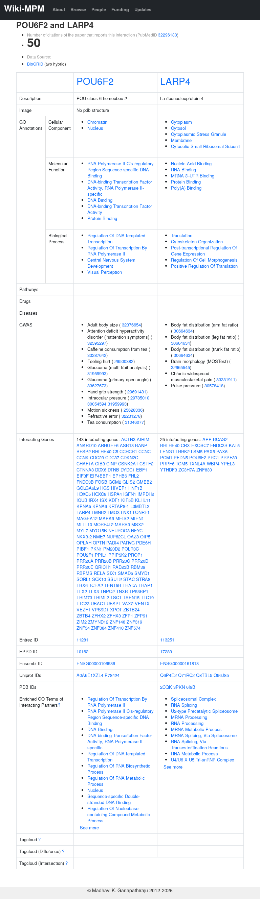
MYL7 (82, 530)
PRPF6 (167, 463)
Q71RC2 (186, 675)
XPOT (116, 609)
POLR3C (130, 548)
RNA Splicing (184, 705)
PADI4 (112, 542)
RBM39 (138, 567)
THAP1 (145, 585)
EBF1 (141, 469)
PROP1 (135, 555)
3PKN (179, 687)
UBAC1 (98, 603)
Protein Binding (102, 218)
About (58, 9)
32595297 (96, 343)
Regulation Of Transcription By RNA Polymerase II (117, 250)
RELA (99, 573)
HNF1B (135, 488)
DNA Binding (99, 200)
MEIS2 (122, 518)
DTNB (113, 469)
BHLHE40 (101, 451)
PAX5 (209, 451)
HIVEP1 (119, 488)
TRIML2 (101, 597)
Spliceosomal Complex (193, 699)
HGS (105, 488)
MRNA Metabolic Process (196, 729)
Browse (78, 9)
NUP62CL (116, 536)
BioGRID (35, 64)
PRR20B (103, 561)
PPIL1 (101, 555)
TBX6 (82, 585)
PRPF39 (228, 457)
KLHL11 (143, 500)
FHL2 (133, 475)
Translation (181, 235)
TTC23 (83, 603)
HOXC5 (84, 494)
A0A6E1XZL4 (90, 675)
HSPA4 (115, 494)
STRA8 (143, 579)
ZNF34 (83, 628)
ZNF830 (204, 469)
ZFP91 (141, 615)
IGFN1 (129, 494)
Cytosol (178, 128)
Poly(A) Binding (186, 188)
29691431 (136, 391)
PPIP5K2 (117, 555)
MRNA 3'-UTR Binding (192, 175)
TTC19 (147, 597)
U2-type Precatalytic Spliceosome (204, 711)
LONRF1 (141, 512)
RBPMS (84, 573)
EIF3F (83, 475)
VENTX (142, 603)
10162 (82, 651)
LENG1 (167, 451)
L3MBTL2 (139, 506)
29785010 (139, 397)
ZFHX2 (99, 615)
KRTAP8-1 (118, 506)
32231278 (131, 416)
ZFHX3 (114, 615)
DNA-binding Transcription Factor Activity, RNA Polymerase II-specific (119, 187)
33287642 (96, 355)
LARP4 (175, 81)
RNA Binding (183, 169)
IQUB (82, 500)
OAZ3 (133, 536)
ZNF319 (134, 621)
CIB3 (100, 463)
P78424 (112, 675)
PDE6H (143, 542)
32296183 (167, 35)
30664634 (183, 330)
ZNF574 (132, 628)
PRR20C (121, 561)
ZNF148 (117, 621)
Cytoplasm (181, 122)
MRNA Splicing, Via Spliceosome (204, 735)
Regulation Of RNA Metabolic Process (116, 781)
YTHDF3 (168, 469)
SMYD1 (142, 573)
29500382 (123, 361)
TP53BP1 (138, 591)
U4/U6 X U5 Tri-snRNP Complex (202, 759)
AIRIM (143, 439)
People (98, 9)
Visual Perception (104, 272)
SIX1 (111, 573)
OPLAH (84, 542)
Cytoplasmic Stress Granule (198, 134)
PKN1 (96, 548)
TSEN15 (131, 597)
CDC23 (97, 457)
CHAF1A (85, 463)
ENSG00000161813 (179, 663)
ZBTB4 (83, 615)
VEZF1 (83, 609)
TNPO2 (107, 591)
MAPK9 (106, 518)
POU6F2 (95, 81)
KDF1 (114, 500)
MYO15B (98, 530)
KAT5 (234, 445)
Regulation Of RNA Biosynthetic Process (118, 768)
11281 (82, 639)
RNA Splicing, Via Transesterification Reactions (199, 744)
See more (89, 827)
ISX (103, 500)
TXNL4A (197, 463)
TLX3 (93, 591)
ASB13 (127, 445)
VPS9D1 (100, 609)
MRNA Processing (189, 717)
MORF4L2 (103, 524)
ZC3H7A (186, 469)
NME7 (99, 536)
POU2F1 (85, 555)
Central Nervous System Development (111, 263)
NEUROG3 (119, 530)
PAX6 (222, 451)
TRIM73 (84, 597)
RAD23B (120, 567)
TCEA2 (96, 585)
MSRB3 (122, 524)
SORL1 (84, 579)
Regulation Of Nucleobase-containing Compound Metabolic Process (118, 814)
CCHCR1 (128, 451)
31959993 (96, 373)
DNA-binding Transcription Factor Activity (119, 209)
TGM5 (182, 463)
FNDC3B (85, 482)
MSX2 (137, 524)
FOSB (101, 482)
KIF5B (127, 500)
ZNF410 (116, 628)
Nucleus (95, 128)
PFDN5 (181, 457)
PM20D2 (111, 548)
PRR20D (139, 561)
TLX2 (82, 591)
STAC (129, 579)
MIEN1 (137, 518)
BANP (141, 445)
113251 (167, 639)
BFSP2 (84, 451)
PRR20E (85, 567)
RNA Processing (187, 723)
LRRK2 (183, 451)
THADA (130, 585)
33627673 (96, 385)
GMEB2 (144, 482)
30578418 (213, 385)
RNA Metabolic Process (194, 753)
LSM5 (196, 451)
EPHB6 (119, 475)
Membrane (181, 140)
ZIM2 (82, 621)
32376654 (131, 324)
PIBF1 (83, 548)
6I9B (190, 687)
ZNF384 (99, 628)
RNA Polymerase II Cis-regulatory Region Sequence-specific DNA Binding (120, 169)
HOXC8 (99, 494)
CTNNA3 (85, 469)
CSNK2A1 (128, 463)
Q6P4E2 (168, 675)
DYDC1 (128, 469)
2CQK (166, 687)
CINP (111, 463)
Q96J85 (221, 675)
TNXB (122, 591)
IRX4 (94, 500)
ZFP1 (127, 615)
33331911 (225, 379)
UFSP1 (114, 603)
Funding (120, 9)
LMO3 (114, 512)
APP (207, 439)
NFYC (137, 530)
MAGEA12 (87, 518)
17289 (166, 651)
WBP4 (213, 463)
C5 (115, 451)
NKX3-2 (84, 536)
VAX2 (127, 603)
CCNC (144, 451)
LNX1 (126, 512)
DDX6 (100, 469)
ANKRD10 (86, 445)
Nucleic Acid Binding (191, 163)
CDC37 (112, 457)
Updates (142, 9)
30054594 (96, 403)
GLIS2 (129, 482)
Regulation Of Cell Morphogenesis (204, 260)
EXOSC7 (200, 445)
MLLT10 (84, 524)
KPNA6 (99, 506)
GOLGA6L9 (88, 488)
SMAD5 (125, 573)
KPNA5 (84, 506)
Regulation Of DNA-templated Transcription (116, 238)
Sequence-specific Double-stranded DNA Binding (113, 799)
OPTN (99, 542)
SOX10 (99, 579)
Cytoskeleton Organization (197, 241)
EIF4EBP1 (100, 475)
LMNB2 (99, 512)
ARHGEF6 (108, 445)
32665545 (180, 367)
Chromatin (97, 122)
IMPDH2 (145, 494)
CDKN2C (129, 457)
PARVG (127, 542)
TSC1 (116, 597)
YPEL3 (228, 463)
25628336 (133, 410)
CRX (185, 445)
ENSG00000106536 (96, 663)
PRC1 (213, 457)
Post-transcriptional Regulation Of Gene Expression (204, 250)
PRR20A (85, 561)
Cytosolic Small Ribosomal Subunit (205, 146)
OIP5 (145, 536)
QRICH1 (103, 567)
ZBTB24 (131, 609)
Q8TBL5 (204, 675)
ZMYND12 (98, 621)
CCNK (83, 457)
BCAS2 (220, 439)
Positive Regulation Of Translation (204, 266)
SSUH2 (114, 579)
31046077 (134, 422)
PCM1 (166, 457)
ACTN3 (128, 439)
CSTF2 (146, 463)
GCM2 (115, 482)
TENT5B (112, 585)
